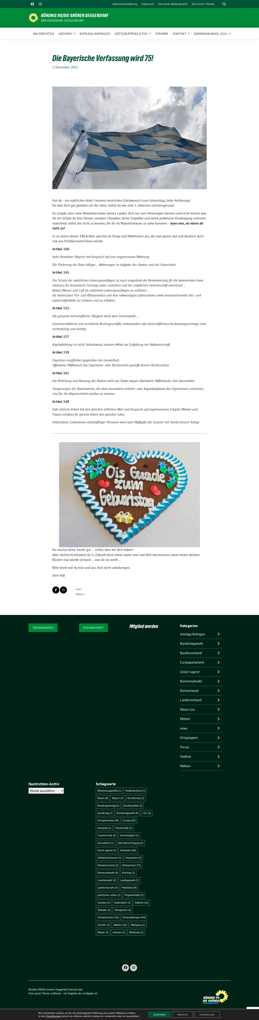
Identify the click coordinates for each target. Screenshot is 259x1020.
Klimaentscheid (107, 865)
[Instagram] (40, 4)
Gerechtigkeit (129, 835)
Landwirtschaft (107, 887)
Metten (185, 719)
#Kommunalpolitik (109, 790)
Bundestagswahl (191, 643)
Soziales (103, 902)
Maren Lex (187, 709)
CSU (146, 813)
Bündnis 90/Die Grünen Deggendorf (74, 15)
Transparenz (122, 910)
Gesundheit (105, 843)
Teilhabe (103, 910)
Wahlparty (138, 925)
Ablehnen (182, 1014)
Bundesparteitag (108, 805)
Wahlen (185, 766)
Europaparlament (192, 662)
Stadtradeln (122, 902)
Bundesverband (191, 653)
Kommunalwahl (191, 681)
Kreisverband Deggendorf (62, 20)
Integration (133, 857)
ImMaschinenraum (109, 857)
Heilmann (128, 850)
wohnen (119, 932)
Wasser (103, 932)
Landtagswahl (129, 880)
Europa (129, 820)
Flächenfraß (123, 828)
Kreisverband (189, 691)
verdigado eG (89, 993)
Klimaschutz (131, 865)
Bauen (102, 798)
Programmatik (134, 895)
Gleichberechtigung (130, 843)
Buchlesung (135, 798)
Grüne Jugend (189, 672)
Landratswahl (106, 880)
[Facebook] (32, 4)
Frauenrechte (106, 835)
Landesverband (190, 700)
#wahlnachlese (135, 790)
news (78, 589)
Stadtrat (185, 756)
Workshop (136, 932)
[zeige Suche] (224, 4)
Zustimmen (159, 1014)
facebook (104, 828)
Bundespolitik (132, 805)
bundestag (105, 813)
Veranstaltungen (134, 917)
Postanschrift (93, 627)
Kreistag (128, 872)
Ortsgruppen (189, 737)
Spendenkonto (43, 627)
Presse (184, 747)
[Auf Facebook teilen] (55, 589)
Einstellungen (53, 1016)
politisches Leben (109, 895)
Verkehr (103, 925)
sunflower (55, 993)
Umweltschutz (107, 917)
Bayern (81, 594)
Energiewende (108, 820)
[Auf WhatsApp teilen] (63, 589)
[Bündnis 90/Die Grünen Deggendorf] (33, 17)
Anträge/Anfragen (192, 634)
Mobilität (129, 887)
